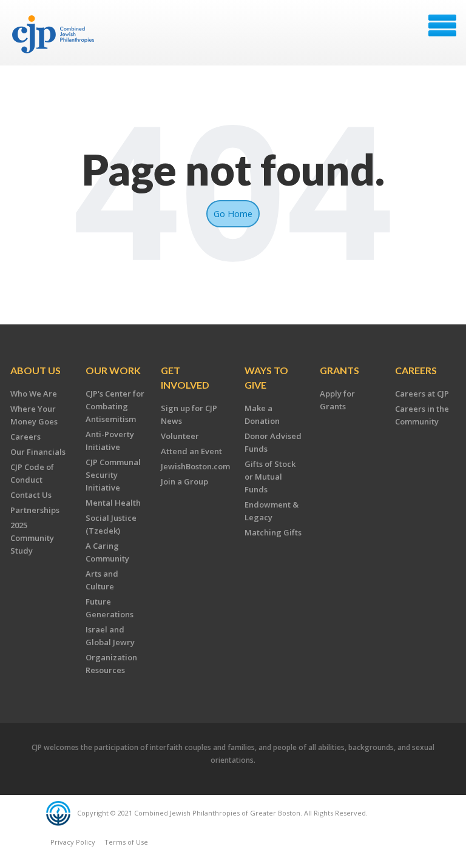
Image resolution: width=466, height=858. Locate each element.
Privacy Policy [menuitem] (72, 841)
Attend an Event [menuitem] (191, 451)
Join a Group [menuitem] (184, 481)
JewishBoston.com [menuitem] (195, 466)
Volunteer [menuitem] (180, 436)
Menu (442, 25)
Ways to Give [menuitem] (266, 377)
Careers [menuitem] (25, 436)
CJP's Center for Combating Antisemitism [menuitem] (115, 406)
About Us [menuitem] (35, 370)
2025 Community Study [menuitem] (32, 538)
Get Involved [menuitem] (185, 377)
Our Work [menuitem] (113, 370)
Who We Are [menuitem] (33, 393)
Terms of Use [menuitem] (126, 841)
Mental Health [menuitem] (113, 502)
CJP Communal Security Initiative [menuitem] (113, 475)
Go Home (233, 213)
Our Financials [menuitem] (38, 451)
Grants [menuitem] (339, 370)
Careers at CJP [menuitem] (422, 393)
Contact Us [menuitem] (31, 494)
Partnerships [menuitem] (34, 509)
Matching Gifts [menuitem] (273, 532)
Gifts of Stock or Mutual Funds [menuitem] (270, 476)
